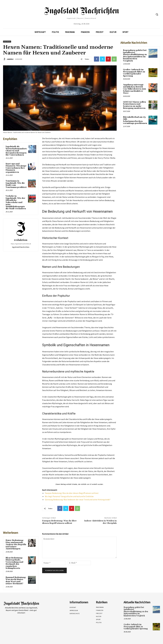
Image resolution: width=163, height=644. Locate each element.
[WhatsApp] (114, 59)
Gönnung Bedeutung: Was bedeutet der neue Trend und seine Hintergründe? (77, 499)
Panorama (7, 41)
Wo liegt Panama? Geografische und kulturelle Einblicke (69, 496)
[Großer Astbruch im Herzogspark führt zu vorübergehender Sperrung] (152, 72)
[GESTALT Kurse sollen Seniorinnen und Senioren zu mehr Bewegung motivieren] (152, 105)
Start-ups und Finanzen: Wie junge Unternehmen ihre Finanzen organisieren (16, 168)
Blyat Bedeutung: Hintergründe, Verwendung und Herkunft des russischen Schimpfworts (14, 563)
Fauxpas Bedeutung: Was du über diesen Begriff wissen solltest (72, 493)
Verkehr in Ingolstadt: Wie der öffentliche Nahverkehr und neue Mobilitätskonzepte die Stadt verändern (16, 202)
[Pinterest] (108, 59)
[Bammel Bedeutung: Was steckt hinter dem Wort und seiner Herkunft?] (32, 580)
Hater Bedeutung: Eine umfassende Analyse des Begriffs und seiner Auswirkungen (16, 544)
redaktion (10, 59)
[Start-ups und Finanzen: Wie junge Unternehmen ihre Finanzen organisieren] (32, 166)
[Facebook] (96, 59)
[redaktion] (4, 59)
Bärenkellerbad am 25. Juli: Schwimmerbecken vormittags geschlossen (135, 120)
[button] (157, 14)
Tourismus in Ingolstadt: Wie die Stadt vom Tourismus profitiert (16, 184)
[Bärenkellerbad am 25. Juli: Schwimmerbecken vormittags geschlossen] (152, 120)
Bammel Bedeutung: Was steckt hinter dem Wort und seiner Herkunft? (16, 580)
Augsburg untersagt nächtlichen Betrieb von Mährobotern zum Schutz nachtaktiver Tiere (134, 89)
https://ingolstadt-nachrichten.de (21, 244)
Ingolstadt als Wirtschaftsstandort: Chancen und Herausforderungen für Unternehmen (16, 150)
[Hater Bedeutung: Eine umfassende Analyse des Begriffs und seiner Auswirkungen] (32, 543)
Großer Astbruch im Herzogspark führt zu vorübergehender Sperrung (134, 72)
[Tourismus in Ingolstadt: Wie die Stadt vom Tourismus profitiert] (32, 183)
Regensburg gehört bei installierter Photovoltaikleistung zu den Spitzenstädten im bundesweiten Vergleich (135, 55)
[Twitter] (102, 59)
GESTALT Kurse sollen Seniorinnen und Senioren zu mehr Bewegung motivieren (134, 105)
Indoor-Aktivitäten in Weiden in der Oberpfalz (100, 521)
